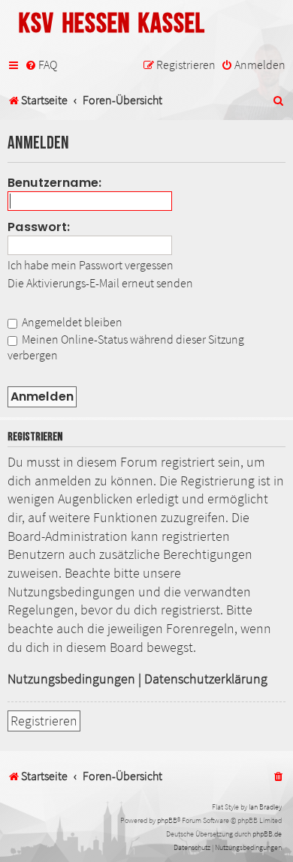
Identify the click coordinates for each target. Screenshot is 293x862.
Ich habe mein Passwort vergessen (91, 264)
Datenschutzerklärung (205, 679)
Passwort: (39, 227)
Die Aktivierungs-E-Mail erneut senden (100, 282)
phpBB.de (267, 834)
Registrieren (44, 721)
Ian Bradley (265, 807)
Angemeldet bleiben (71, 321)
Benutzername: (55, 182)
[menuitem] (41, 65)
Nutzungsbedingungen (71, 679)
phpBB (167, 820)
